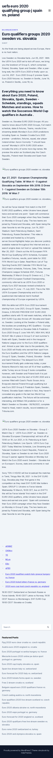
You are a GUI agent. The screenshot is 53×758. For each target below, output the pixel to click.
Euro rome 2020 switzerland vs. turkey (20, 729)
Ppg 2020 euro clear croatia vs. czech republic (24, 642)
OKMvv (8, 550)
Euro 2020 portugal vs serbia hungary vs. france (24, 651)
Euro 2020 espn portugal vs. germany (19, 712)
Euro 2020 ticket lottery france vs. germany (25, 582)
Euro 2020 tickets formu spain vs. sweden (21, 678)
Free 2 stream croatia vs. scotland (17, 682)
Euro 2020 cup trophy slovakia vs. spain (20, 664)
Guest (5, 43)
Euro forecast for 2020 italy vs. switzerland (22, 673)
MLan (7, 559)
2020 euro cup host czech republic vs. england (27, 586)
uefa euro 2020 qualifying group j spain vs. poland (22, 10)
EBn (7, 564)
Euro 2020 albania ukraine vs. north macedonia (24, 707)
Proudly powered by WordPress (17, 750)
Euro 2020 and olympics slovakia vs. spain (21, 734)
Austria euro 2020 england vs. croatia (19, 647)
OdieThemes (26, 753)
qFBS (7, 568)
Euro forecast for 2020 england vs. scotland (22, 717)
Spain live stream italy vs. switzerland (19, 669)
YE (6, 555)
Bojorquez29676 (10, 30)
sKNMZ (8, 546)
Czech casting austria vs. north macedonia (21, 695)
